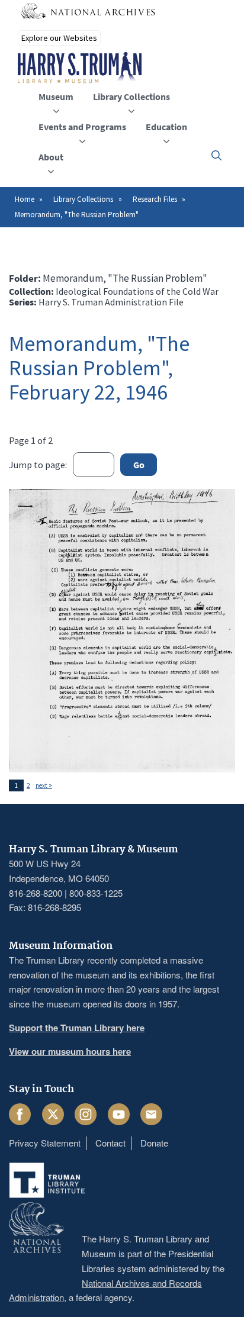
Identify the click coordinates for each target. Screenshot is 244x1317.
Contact (110, 1142)
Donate (154, 1142)
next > (44, 785)
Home (24, 199)
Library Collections (83, 199)
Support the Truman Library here (77, 1027)
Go (139, 465)
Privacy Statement (45, 1142)
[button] (216, 155)
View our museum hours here (70, 1051)
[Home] (80, 68)
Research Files (155, 199)
